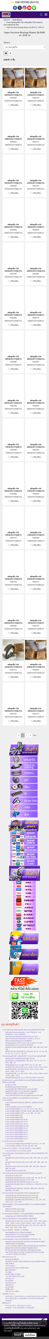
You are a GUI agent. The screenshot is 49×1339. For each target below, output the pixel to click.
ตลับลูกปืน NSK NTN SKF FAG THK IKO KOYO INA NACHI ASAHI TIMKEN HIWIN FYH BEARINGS (25, 1243)
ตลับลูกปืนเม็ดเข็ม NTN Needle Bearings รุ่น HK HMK (21, 1197)
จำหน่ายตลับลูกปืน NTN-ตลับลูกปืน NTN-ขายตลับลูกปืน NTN (20, 1193)
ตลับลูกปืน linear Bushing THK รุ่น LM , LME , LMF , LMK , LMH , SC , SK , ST (26, 1163)
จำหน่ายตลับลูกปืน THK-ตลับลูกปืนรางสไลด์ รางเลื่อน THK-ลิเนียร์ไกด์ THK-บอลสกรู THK (25, 1154)
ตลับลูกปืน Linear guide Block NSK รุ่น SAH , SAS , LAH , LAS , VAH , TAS (26, 1048)
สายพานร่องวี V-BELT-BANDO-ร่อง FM (16, 1126)
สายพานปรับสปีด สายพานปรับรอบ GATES (18, 1151)
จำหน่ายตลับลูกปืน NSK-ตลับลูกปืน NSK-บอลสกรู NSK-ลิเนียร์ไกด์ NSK (23, 1030)
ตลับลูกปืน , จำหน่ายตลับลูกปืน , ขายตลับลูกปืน (19, 1307)
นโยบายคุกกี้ (8, 1330)
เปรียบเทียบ (14, 105)
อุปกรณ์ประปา (9, 1278)
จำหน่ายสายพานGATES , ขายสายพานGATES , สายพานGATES (21, 1148)
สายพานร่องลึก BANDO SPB (14, 1117)
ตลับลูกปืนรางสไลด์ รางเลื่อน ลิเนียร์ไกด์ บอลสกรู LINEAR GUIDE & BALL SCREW (25, 1262)
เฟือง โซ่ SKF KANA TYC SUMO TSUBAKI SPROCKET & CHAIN (24, 1252)
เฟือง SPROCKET (10, 1270)
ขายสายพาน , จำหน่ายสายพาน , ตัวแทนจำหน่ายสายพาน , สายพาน (26, 1296)
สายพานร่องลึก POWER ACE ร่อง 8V (16, 1119)
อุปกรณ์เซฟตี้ (9, 1287)
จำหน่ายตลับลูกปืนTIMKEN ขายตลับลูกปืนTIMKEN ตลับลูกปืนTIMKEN (23, 1213)
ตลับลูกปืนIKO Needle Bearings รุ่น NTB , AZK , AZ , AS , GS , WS (25, 1178)
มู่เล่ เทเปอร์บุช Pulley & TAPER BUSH (17, 1268)
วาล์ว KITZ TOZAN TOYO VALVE (15, 1254)
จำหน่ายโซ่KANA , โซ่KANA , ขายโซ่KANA (15, 1230)
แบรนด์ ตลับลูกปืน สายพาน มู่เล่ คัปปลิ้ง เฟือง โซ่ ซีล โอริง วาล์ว (21, 1239)
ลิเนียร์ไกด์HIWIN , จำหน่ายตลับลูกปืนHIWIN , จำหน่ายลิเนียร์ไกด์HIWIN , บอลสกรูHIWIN (24, 1205)
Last (34, 735)
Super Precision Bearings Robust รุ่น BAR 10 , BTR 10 (22, 1039)
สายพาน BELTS (10, 1266)
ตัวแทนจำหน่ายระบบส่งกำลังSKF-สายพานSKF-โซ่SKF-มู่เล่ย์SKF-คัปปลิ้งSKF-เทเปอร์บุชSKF (23, 1081)
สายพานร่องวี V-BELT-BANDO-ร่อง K (16, 1128)
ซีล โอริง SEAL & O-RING (12, 1274)
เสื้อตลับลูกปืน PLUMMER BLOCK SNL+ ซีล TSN (19, 1058)
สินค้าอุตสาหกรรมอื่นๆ (12, 1291)
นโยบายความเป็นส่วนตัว (28, 1328)
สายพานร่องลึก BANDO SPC (14, 1115)
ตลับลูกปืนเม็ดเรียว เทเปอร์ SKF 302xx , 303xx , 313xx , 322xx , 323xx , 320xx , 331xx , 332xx (24, 1070)
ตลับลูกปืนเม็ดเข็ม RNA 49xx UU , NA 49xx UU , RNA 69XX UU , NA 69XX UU (26, 1185)
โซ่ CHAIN (8, 1272)
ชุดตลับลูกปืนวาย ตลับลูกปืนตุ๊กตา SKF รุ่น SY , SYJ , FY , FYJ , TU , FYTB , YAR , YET (25, 1062)
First (14, 735)
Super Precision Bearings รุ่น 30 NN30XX (18, 1041)
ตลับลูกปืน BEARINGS (12, 1259)
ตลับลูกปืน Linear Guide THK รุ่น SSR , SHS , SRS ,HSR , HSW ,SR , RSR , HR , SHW (25, 1167)
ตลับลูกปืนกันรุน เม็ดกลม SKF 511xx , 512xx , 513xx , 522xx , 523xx (26, 1067)
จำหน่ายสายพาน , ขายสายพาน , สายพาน (18, 1305)
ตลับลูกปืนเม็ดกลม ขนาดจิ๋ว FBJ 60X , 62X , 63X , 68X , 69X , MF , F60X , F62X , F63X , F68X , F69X (26, 1226)
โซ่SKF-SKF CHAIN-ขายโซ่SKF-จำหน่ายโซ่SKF (19, 1093)
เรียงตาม (7, 43)
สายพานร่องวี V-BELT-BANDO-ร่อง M (16, 1130)
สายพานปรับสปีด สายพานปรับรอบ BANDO (18, 1107)
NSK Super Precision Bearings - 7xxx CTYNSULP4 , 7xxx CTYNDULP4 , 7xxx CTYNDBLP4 (23, 1033)
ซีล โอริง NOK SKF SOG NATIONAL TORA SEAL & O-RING (23, 1250)
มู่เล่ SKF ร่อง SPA (10, 1085)
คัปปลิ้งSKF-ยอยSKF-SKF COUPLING (16, 1087)
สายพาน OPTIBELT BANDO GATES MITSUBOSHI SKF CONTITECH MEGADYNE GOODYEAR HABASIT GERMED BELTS (26, 1247)
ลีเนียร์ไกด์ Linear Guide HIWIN (14, 1211)
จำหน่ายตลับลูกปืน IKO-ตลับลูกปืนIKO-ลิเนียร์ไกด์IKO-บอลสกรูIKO (22, 1173)
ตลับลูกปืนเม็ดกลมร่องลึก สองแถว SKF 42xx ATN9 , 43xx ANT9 (24, 1078)
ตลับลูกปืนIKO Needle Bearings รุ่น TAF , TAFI (19, 1180)
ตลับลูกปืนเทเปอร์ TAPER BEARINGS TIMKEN (19, 1216)
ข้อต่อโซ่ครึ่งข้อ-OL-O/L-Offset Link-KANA (18, 1232)
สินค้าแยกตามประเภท (9, 1257)
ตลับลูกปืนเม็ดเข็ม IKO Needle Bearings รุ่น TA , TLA (21, 1182)
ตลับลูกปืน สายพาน (8, 1294)
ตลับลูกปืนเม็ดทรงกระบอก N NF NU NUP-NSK (19, 1045)
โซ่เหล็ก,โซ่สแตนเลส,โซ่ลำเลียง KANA (17, 1237)
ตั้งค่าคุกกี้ (17, 1335)
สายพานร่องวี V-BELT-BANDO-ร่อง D (16, 1132)
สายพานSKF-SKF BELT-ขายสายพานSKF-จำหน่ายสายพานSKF (24, 1095)
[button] (40, 14)
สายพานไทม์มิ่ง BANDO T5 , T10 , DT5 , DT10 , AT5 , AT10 (23, 1109)
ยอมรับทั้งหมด (30, 1335)
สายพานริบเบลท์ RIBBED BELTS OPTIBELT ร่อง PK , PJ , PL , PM (25, 1144)
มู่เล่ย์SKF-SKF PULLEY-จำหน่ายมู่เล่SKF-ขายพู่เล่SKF (21, 1091)
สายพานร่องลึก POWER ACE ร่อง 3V (16, 1124)
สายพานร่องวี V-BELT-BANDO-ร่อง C (16, 1134)
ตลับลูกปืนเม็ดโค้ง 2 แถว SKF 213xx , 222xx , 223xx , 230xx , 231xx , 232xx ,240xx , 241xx (26, 1074)
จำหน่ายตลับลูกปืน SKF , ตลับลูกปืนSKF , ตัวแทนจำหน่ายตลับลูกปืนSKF (24, 1056)
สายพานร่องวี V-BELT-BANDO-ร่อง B (16, 1136)
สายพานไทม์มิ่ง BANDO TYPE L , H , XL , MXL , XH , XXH (22, 1113)
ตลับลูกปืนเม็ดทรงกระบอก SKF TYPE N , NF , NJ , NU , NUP (23, 1065)
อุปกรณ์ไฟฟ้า (9, 1281)
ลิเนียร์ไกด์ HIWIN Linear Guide (14, 1209)
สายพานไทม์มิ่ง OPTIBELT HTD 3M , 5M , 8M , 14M (21, 1146)
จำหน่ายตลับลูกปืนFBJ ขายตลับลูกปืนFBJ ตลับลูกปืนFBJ (19, 1218)
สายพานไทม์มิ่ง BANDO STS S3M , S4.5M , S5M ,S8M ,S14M (24, 1111)
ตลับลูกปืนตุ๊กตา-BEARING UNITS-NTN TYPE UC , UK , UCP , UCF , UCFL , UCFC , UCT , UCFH (25, 1201)
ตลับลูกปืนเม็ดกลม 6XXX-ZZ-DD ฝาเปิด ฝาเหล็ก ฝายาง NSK (23, 1043)
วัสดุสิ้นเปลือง (9, 1289)
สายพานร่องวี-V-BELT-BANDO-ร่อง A (16, 1139)
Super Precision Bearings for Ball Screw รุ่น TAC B (21, 1036)
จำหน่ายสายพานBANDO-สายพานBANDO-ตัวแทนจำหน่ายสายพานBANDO (20, 1099)
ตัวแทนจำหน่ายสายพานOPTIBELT (13, 1141)
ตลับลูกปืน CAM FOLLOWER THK (15, 1171)
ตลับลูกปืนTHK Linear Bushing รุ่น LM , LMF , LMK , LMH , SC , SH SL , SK (26, 1159)
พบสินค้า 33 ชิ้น (9, 60)
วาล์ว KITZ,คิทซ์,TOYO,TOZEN (14, 1276)
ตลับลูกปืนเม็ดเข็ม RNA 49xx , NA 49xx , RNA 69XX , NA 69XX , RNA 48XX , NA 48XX (25, 1189)
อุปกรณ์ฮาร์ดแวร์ (10, 1283)
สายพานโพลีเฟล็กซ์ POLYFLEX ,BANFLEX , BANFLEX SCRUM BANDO (24, 1104)
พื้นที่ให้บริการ (6, 1303)
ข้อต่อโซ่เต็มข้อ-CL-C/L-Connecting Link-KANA (19, 1234)
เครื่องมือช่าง (9, 1285)
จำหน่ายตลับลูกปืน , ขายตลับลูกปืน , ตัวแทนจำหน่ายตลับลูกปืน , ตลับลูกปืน (25, 1299)
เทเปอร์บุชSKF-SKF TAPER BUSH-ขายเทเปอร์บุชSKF (21, 1089)
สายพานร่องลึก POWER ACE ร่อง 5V (16, 1122)
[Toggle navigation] (46, 14)
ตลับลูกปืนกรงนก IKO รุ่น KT (13, 1175)
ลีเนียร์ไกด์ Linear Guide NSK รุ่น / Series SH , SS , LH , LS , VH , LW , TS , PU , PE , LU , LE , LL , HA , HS (26, 1052)
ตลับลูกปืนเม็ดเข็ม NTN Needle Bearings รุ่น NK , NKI (21, 1195)
